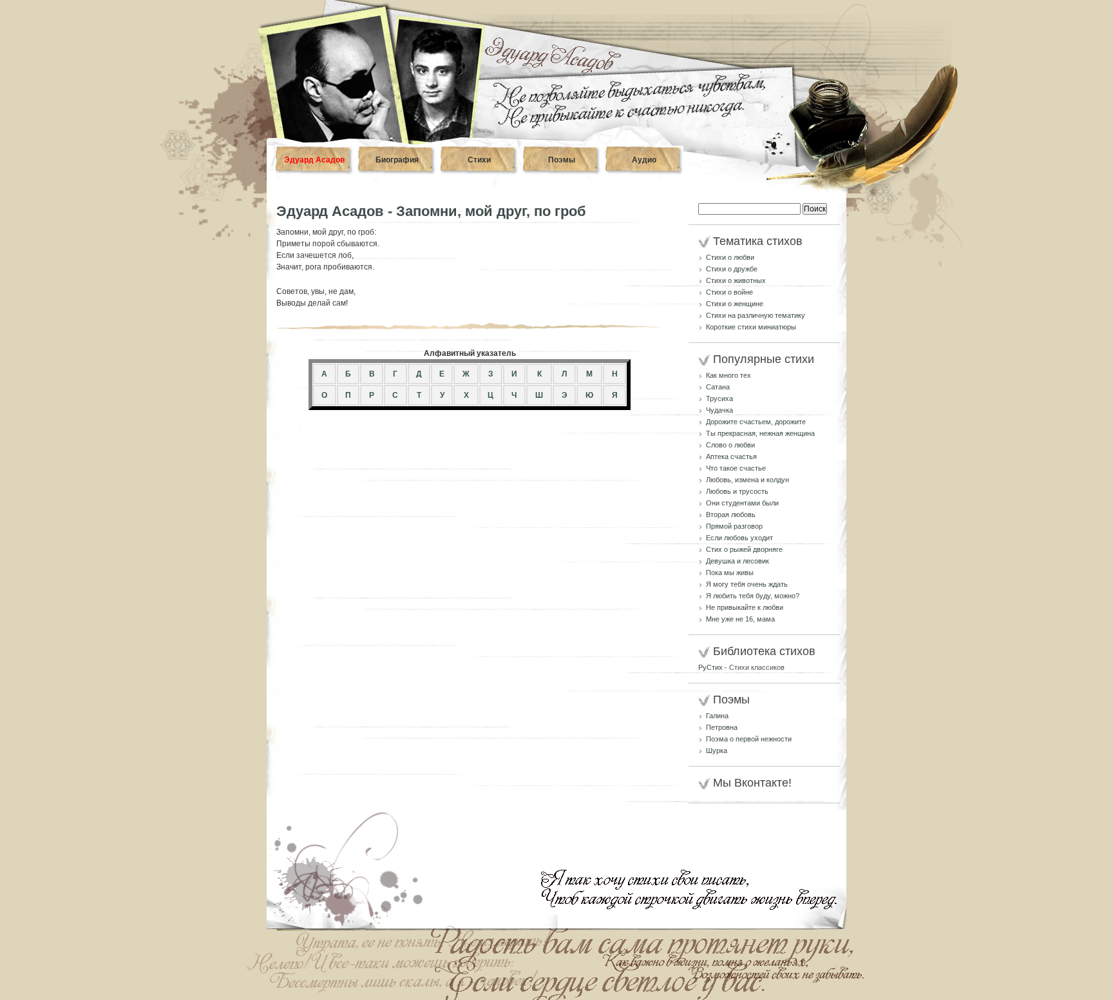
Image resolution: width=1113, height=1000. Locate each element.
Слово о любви (730, 445)
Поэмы (561, 159)
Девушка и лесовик (737, 561)
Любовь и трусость (737, 491)
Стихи (479, 159)
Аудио (644, 159)
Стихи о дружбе (731, 269)
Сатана (718, 387)
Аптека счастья (731, 456)
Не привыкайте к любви (744, 607)
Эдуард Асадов (314, 159)
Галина (717, 716)
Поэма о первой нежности (749, 739)
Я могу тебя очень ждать (747, 584)
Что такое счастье (736, 468)
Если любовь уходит (739, 538)
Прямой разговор (734, 526)
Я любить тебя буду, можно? (752, 596)
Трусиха (719, 398)
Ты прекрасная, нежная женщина (760, 433)
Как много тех (728, 375)
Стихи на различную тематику (755, 315)
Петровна (721, 727)
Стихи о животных (736, 280)
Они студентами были (742, 503)
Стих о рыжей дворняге (744, 549)
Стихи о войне (729, 292)
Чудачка (719, 410)
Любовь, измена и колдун (747, 480)
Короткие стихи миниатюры (751, 327)
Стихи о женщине (734, 304)
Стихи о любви (730, 257)
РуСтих (710, 667)
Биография (397, 159)
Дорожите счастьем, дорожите (756, 422)
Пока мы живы (730, 572)
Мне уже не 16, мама (740, 619)
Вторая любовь (731, 514)
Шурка (716, 750)
